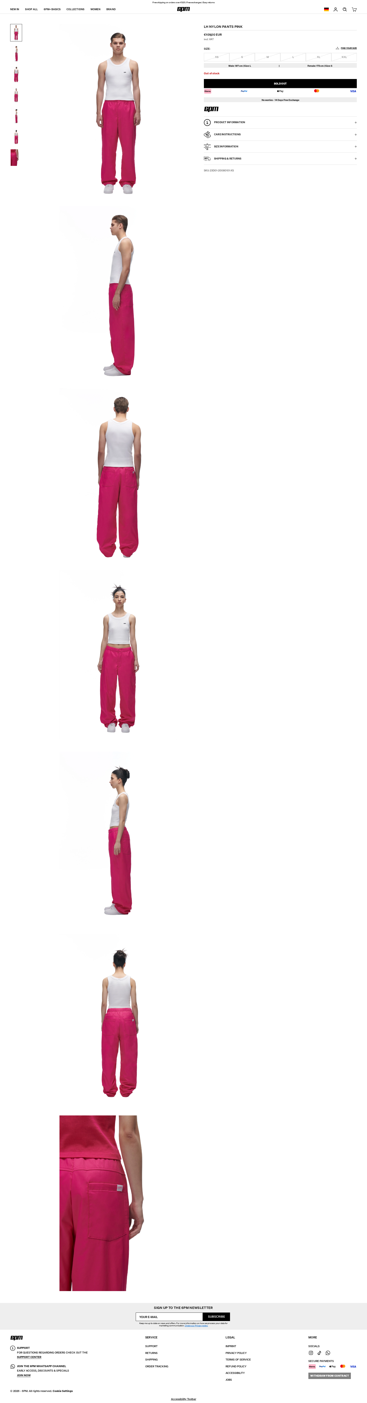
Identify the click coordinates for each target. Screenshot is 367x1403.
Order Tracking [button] (156, 1366)
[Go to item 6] (16, 136)
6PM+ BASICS (52, 9)
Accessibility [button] (235, 1373)
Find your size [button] (349, 48)
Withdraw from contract (329, 1375)
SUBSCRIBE (216, 1317)
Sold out (280, 83)
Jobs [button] (229, 1380)
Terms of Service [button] (238, 1359)
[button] (63, 1391)
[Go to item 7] (16, 157)
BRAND (111, 9)
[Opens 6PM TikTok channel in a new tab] (319, 1352)
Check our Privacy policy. (196, 1325)
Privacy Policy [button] (236, 1353)
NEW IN (14, 9)
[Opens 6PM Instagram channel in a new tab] (310, 1352)
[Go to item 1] (16, 32)
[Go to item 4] (16, 95)
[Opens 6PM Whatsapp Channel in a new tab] (12, 1371)
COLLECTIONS (75, 9)
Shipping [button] (151, 1359)
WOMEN (95, 9)
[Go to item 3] (16, 74)
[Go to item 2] (16, 53)
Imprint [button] (231, 1346)
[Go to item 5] (16, 116)
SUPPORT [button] (151, 1346)
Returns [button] (151, 1353)
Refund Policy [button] (236, 1366)
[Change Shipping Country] (326, 9)
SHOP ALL (31, 9)
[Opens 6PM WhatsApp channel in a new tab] (327, 1352)
